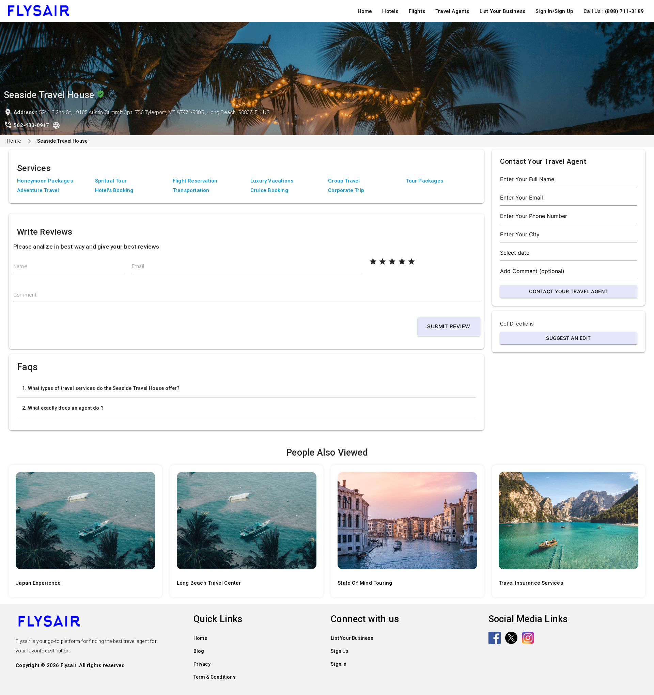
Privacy (202, 664)
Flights (417, 11)
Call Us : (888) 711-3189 (613, 11)
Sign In (338, 664)
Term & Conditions (214, 677)
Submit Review (448, 326)
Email (138, 266)
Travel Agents (452, 11)
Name (20, 266)
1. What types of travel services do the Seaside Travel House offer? (101, 388)
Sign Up (339, 651)
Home (365, 11)
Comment (24, 295)
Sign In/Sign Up (554, 11)
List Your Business (503, 11)
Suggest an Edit (568, 338)
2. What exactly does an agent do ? (63, 408)
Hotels (390, 11)
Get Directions (517, 324)
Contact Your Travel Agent (568, 291)
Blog (198, 651)
